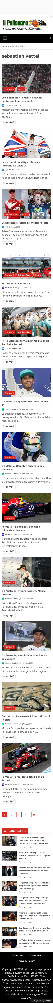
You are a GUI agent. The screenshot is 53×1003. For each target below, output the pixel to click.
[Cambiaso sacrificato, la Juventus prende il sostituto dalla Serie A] (9, 931)
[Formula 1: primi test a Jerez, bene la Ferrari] (26, 758)
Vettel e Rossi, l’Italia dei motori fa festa (25, 222)
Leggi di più (8, 122)
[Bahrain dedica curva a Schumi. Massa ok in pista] (26, 697)
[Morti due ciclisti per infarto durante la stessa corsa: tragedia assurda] (9, 856)
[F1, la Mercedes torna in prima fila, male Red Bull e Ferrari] (26, 322)
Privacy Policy (27, 961)
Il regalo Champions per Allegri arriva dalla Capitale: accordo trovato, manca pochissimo (33, 900)
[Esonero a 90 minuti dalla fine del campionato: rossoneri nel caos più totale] (9, 870)
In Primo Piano (11, 214)
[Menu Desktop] (5, 38)
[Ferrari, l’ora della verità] (26, 264)
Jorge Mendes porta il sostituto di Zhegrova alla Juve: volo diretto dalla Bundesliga (34, 885)
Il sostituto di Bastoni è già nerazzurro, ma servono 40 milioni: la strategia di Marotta (33, 840)
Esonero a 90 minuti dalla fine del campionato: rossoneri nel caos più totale (34, 870)
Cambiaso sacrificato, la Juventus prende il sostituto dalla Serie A (34, 929)
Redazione (18, 955)
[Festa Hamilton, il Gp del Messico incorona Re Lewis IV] (26, 143)
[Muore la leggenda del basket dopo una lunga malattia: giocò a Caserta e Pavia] (9, 916)
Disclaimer (35, 955)
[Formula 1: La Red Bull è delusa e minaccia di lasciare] (26, 508)
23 (34, 814)
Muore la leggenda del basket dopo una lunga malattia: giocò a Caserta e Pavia (34, 915)
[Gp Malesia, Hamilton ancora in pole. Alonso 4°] (26, 447)
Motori (21, 89)
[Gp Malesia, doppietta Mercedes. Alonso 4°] (26, 383)
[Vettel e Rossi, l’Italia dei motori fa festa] (26, 204)
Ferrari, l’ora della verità (16, 283)
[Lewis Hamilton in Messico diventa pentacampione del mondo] (26, 79)
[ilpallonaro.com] (24, 24)
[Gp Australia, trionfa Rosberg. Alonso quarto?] (26, 572)
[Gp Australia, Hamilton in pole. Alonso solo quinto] (26, 636)
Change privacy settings (41, 1000)
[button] (50, 38)
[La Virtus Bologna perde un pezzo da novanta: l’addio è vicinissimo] (9, 943)
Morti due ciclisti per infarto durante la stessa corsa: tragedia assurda (34, 855)
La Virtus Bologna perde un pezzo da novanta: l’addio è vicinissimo (34, 941)
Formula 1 (9, 89)
